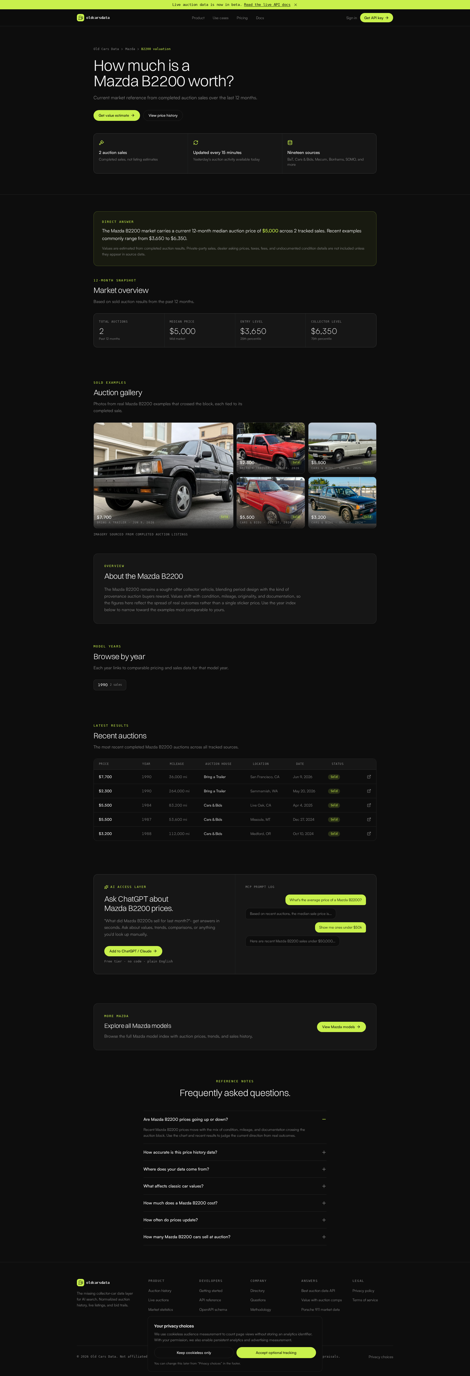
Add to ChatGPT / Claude (130, 951)
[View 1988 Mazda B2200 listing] (369, 834)
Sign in (351, 17)
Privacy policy (363, 1290)
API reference (210, 1300)
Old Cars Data (106, 49)
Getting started (211, 1290)
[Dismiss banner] (296, 5)
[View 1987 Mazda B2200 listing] (369, 819)
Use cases (220, 17)
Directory (257, 1290)
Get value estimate (114, 115)
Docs (260, 17)
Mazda (130, 49)
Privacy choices (381, 1356)
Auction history (159, 1290)
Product (198, 17)
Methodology (260, 1309)
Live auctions (158, 1300)
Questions (258, 1300)
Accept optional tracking (276, 1352)
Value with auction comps (321, 1300)
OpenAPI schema (213, 1309)
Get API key (373, 17)
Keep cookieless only (194, 1352)
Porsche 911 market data (320, 1309)
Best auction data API (318, 1290)
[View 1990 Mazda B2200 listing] (369, 777)
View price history (163, 115)
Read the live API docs (267, 4)
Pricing (242, 17)
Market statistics (160, 1309)
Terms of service (365, 1300)
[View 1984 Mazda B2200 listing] (369, 805)
